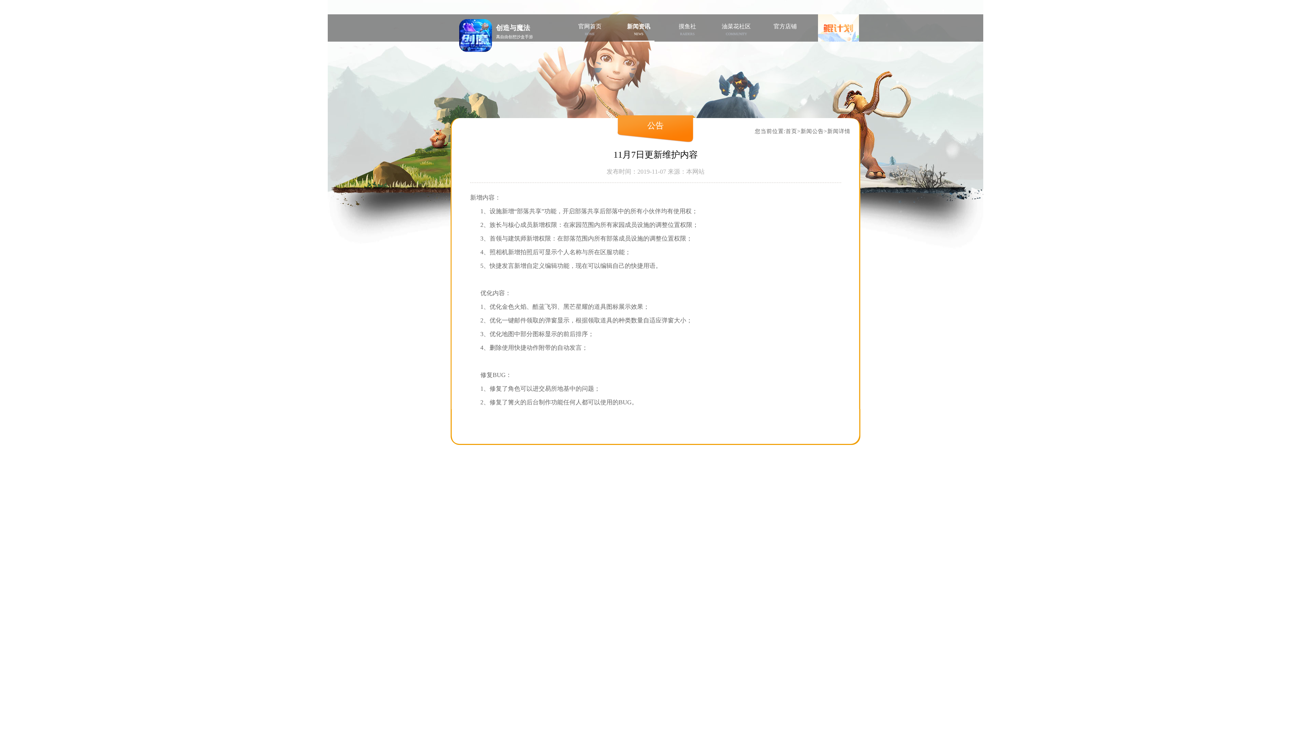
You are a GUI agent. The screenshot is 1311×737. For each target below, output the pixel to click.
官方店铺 (785, 26)
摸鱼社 (687, 29)
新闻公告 (812, 131)
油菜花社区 (736, 29)
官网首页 (590, 29)
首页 (791, 131)
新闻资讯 (638, 29)
